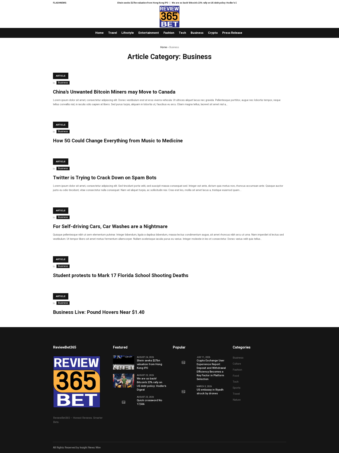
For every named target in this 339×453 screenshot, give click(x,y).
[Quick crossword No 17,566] (123, 402)
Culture (237, 364)
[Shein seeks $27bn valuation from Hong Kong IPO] (123, 362)
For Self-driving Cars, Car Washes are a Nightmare (110, 226)
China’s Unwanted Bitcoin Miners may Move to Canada (114, 92)
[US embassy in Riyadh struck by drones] (183, 391)
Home (163, 47)
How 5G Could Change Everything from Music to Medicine (118, 140)
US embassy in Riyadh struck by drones (210, 391)
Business (63, 83)
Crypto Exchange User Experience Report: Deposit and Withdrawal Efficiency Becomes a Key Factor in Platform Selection (211, 370)
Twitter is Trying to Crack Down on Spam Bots (104, 177)
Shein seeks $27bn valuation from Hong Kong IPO (134, 2)
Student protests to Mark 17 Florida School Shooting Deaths (120, 275)
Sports (236, 388)
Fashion (237, 370)
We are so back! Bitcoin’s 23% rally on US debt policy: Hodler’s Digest (198, 2)
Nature (237, 400)
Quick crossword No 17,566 (149, 402)
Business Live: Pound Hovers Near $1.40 (99, 312)
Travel (236, 394)
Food (236, 376)
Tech (236, 382)
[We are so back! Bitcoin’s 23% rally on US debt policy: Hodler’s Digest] (123, 380)
